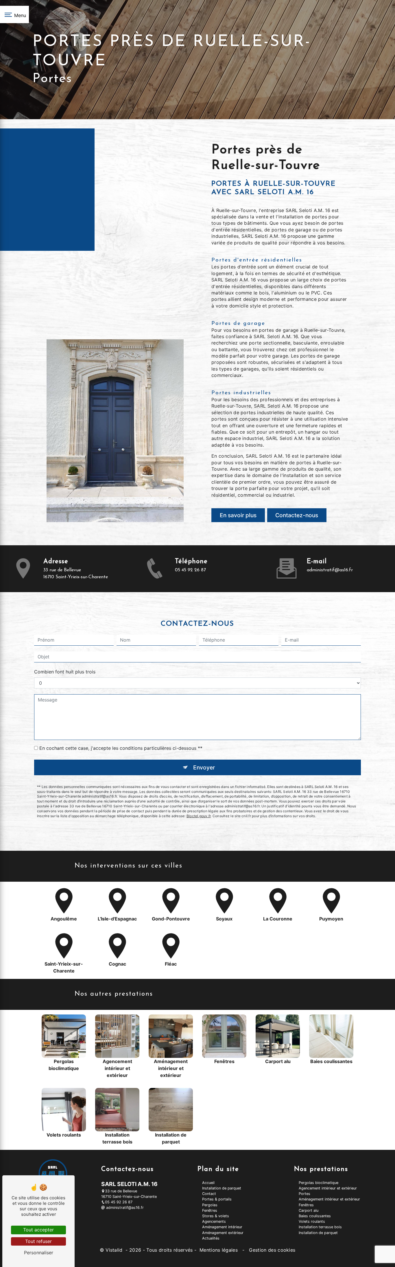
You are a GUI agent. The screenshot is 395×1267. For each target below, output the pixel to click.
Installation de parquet (221, 1188)
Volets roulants (312, 1221)
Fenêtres (209, 1210)
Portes (304, 1194)
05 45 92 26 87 (190, 570)
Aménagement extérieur (222, 1233)
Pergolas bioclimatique (318, 1183)
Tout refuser (38, 1241)
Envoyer (204, 767)
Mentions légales (218, 1250)
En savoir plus (238, 515)
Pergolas (209, 1205)
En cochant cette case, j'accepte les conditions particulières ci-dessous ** (120, 748)
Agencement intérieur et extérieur (328, 1188)
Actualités (210, 1238)
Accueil (208, 1183)
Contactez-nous (296, 515)
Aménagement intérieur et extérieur (329, 1199)
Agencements (214, 1221)
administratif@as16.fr (330, 570)
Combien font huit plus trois (64, 672)
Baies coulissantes (315, 1216)
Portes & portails (217, 1199)
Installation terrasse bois (320, 1227)
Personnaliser (38, 1252)
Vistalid (115, 1250)
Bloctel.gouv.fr (199, 816)
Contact (209, 1194)
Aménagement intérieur (222, 1227)
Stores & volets (215, 1216)
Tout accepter (38, 1230)
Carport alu (308, 1210)
